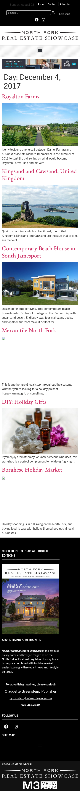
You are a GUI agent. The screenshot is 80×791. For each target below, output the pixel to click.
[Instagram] (43, 20)
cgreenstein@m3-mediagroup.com (31, 698)
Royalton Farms (20, 96)
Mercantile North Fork (29, 330)
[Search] (53, 12)
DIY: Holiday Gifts (24, 402)
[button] (40, 50)
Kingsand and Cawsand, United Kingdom (39, 174)
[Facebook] (36, 20)
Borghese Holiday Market (32, 469)
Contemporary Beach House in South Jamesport (38, 251)
